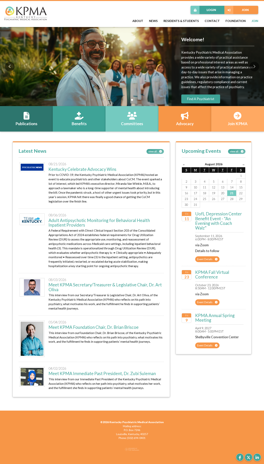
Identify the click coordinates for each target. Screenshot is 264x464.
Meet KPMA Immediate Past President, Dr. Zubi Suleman (102, 373)
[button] (9, 66)
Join (245, 10)
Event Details (205, 259)
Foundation (236, 21)
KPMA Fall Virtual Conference (212, 274)
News (153, 21)
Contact (212, 21)
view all (152, 151)
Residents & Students (181, 21)
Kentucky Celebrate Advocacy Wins (82, 169)
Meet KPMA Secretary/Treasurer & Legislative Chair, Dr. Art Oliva (105, 287)
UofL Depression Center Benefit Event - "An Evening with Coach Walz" (218, 220)
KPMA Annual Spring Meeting (215, 318)
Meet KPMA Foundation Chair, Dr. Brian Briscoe (94, 327)
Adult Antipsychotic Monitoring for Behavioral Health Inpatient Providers (99, 223)
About (137, 21)
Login (211, 10)
